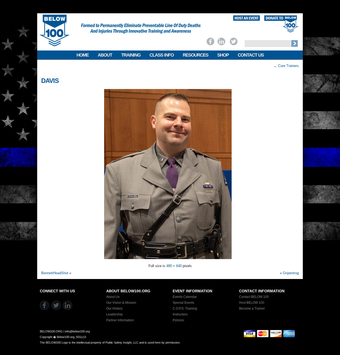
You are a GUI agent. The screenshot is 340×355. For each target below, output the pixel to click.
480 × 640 (174, 266)
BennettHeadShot (54, 273)
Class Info (162, 55)
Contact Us (251, 55)
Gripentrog (291, 273)
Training (131, 55)
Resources (195, 55)
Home (82, 55)
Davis (50, 80)
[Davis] (170, 259)
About (105, 55)
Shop (223, 55)
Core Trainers (286, 66)
